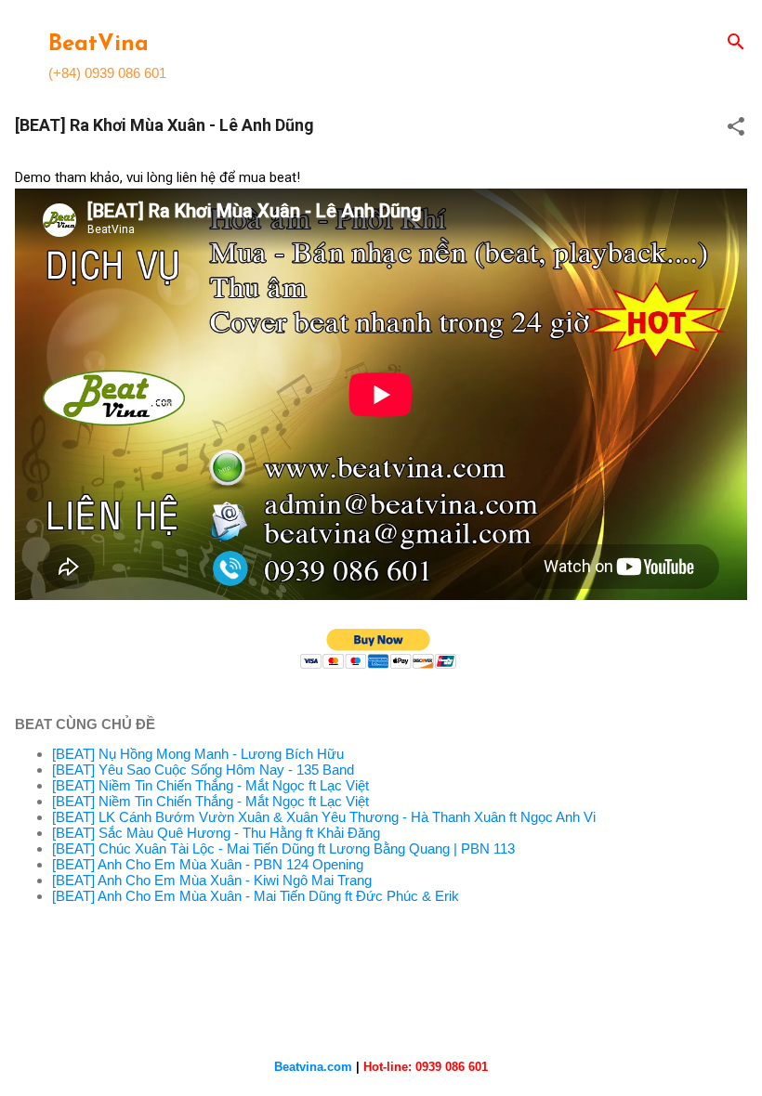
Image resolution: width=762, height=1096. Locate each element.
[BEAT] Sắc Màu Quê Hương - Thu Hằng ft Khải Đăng (216, 833)
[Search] (736, 43)
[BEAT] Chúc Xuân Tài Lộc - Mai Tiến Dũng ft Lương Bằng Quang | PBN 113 (283, 848)
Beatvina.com (313, 1067)
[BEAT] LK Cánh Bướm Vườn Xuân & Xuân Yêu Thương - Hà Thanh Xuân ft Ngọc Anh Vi (324, 817)
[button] (736, 127)
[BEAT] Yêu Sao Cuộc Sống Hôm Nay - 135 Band (203, 769)
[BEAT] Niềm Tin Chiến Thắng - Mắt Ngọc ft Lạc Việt (210, 785)
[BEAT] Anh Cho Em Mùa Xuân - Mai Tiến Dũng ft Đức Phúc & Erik (255, 896)
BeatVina (98, 44)
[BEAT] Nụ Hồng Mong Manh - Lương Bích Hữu (198, 754)
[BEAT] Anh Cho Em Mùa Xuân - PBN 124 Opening (207, 864)
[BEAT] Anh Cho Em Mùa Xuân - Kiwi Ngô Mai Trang (212, 880)
